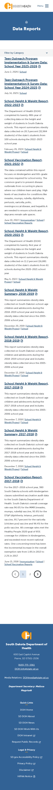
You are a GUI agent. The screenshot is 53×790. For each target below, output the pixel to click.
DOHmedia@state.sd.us (36, 677)
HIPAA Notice (25, 776)
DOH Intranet (25, 735)
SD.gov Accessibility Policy (24, 757)
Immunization (28, 220)
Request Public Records (25, 741)
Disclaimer (25, 770)
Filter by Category (14, 52)
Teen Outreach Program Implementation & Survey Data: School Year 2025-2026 (26, 62)
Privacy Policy (24, 763)
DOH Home (26, 709)
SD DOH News (26, 722)
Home (26, 22)
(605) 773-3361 (26, 664)
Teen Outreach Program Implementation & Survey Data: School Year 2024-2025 (26, 83)
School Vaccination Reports (18, 223)
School (23, 72)
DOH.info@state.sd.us (26, 668)
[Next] (37, 574)
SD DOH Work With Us (26, 729)
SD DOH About (26, 716)
